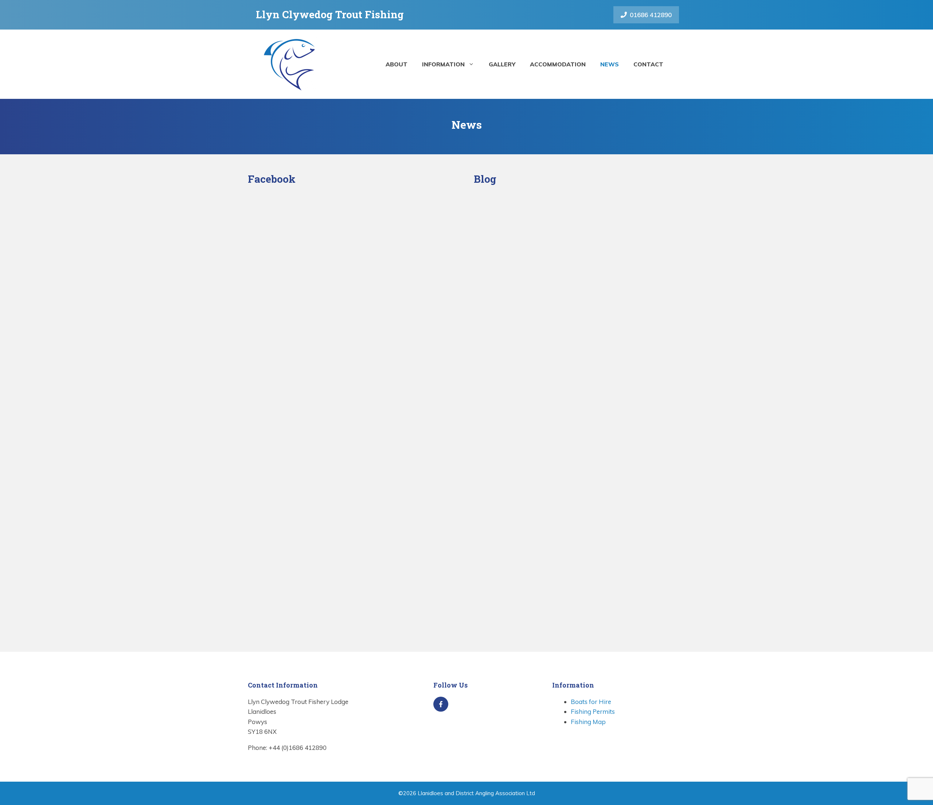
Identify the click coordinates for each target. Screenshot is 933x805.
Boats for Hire (591, 701)
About (396, 64)
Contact (648, 64)
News (609, 64)
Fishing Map (588, 721)
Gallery (502, 64)
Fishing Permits (593, 711)
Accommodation (558, 64)
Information (443, 64)
